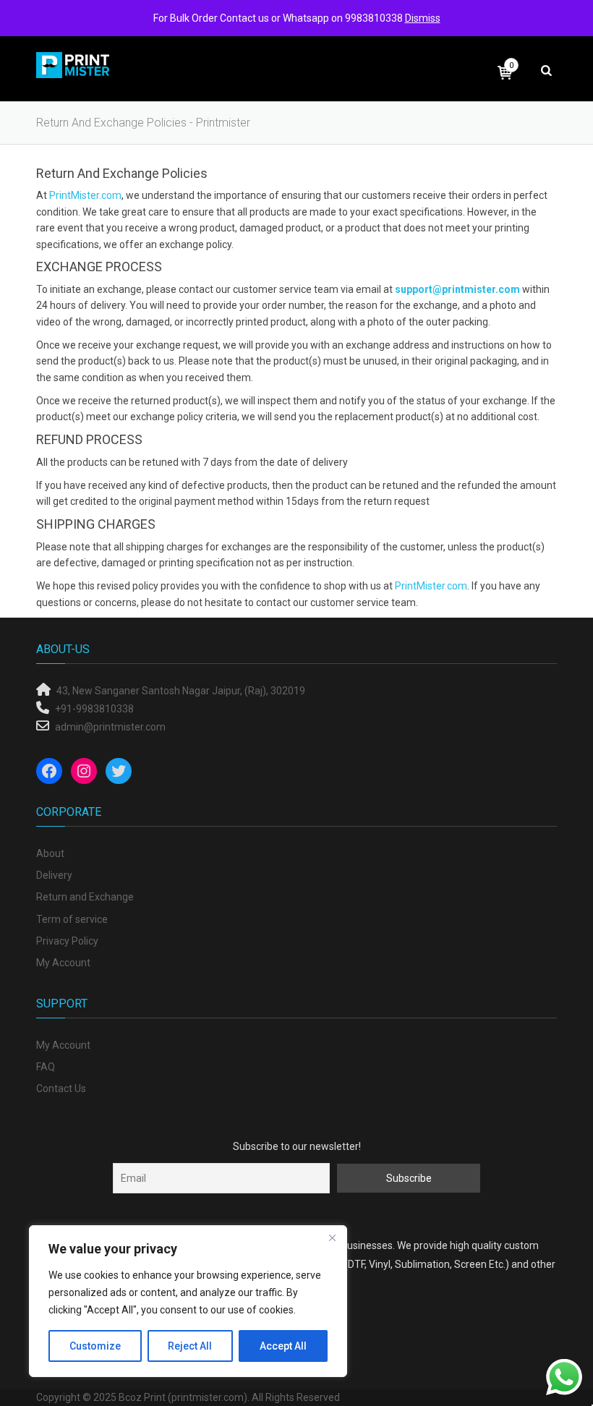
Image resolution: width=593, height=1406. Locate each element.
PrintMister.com (85, 195)
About (50, 853)
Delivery (54, 875)
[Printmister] (74, 64)
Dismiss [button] (422, 18)
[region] (188, 1301)
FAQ (45, 1067)
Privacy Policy (67, 941)
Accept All (283, 1346)
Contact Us (61, 1088)
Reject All (190, 1346)
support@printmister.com (457, 289)
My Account (63, 962)
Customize (95, 1346)
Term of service (72, 919)
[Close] (332, 1237)
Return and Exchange (85, 897)
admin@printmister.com (110, 727)
